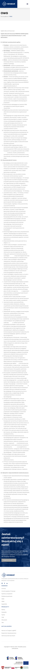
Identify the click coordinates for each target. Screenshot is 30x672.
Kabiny (3, 609)
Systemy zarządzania (7, 593)
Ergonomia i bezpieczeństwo (9, 633)
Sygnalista (4, 604)
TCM (3, 617)
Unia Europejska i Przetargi (8, 591)
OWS (3, 599)
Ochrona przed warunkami (8, 635)
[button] (27, 4)
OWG (3, 601)
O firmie (4, 588)
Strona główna (4, 16)
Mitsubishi (4, 620)
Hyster (3, 614)
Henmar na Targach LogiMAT (9, 630)
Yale (3, 622)
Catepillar (4, 612)
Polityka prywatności (7, 596)
